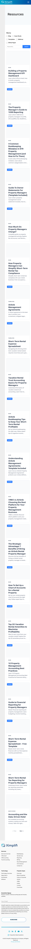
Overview (19, 873)
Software (3, 879)
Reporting (19, 857)
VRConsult (3, 855)
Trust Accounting (5, 859)
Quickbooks (4, 877)
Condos (19, 885)
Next (21, 831)
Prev (15, 831)
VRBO (18, 881)
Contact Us (19, 865)
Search (26, 46)
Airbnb (18, 879)
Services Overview (5, 853)
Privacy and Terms (15, 941)
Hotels (18, 883)
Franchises (19, 887)
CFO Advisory (20, 863)
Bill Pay (18, 859)
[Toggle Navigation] (28, 2)
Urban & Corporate (21, 877)
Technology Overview (6, 873)
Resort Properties (21, 875)
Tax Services (20, 855)
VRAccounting (4, 857)
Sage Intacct (4, 875)
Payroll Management (22, 861)
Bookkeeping (20, 853)
